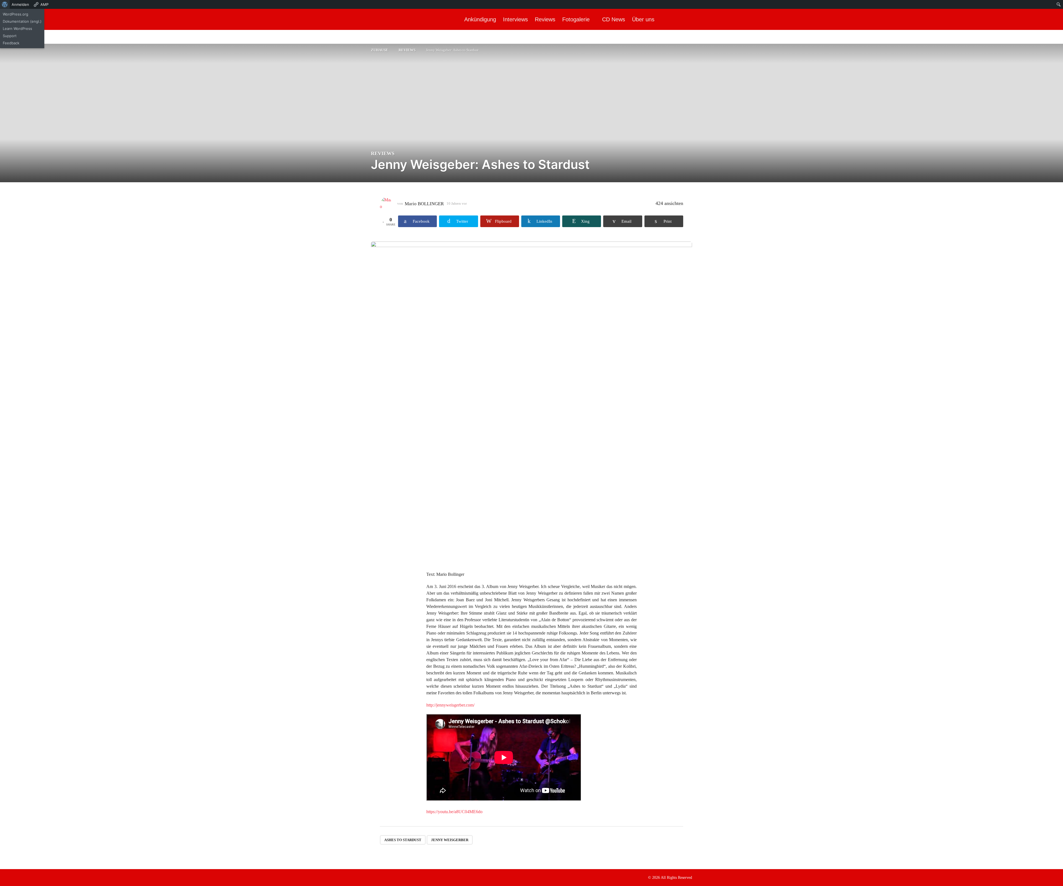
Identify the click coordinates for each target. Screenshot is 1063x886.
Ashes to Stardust (402, 840)
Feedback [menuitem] (11, 43)
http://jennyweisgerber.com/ (450, 705)
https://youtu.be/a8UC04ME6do (454, 811)
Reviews (545, 19)
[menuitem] (5, 4)
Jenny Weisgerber (449, 840)
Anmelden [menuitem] (20, 4)
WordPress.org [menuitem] (15, 14)
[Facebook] (373, 877)
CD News (613, 19)
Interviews (515, 19)
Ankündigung (480, 19)
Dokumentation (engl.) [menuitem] (22, 21)
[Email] (407, 877)
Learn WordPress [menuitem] (17, 28)
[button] (1054, 19)
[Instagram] (384, 877)
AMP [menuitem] (44, 4)
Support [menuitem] (10, 36)
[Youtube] (396, 877)
